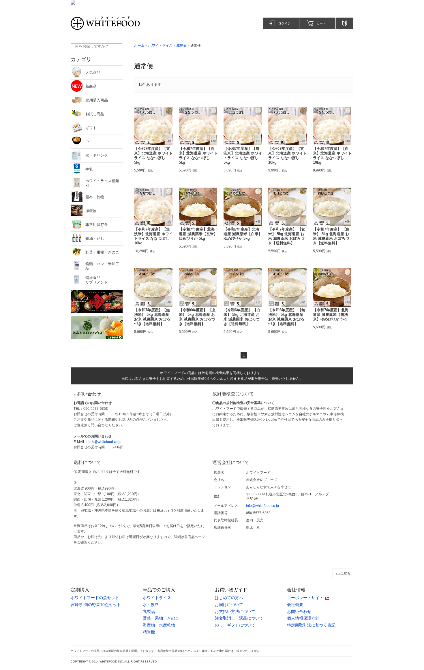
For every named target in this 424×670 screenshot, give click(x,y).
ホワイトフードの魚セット (95, 598)
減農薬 (181, 46)
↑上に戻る (343, 573)
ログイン (284, 23)
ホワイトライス (160, 46)
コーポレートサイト (305, 598)
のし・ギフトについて (235, 625)
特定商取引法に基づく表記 (311, 625)
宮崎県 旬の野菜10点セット (96, 605)
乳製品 (149, 611)
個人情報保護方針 (303, 618)
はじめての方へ (229, 598)
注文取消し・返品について (239, 618)
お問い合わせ (299, 611)
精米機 (149, 632)
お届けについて (229, 605)
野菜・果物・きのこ (161, 618)
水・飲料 (151, 605)
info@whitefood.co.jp (105, 442)
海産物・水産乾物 (159, 625)
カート (321, 23)
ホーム (139, 46)
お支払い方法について (235, 611)
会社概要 (295, 605)
